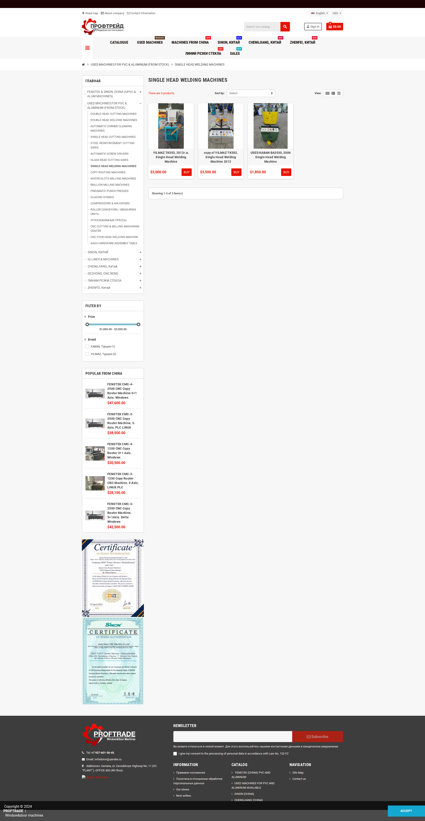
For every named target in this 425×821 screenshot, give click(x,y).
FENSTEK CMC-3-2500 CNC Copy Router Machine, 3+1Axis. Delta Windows (120, 512)
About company (114, 13)
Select (233, 93)
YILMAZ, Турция (103, 354)
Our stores (182, 789)
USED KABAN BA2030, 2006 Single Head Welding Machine (271, 157)
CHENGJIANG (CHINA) (248, 800)
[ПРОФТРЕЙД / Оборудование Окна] (103, 26)
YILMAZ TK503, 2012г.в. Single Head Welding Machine (171, 157)
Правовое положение (190, 772)
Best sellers (183, 795)
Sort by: (220, 93)
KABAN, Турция (103, 346)
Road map (90, 13)
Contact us (299, 778)
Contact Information (142, 13)
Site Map (297, 772)
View (318, 93)
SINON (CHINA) (244, 794)
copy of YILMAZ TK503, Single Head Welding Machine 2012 (221, 157)
